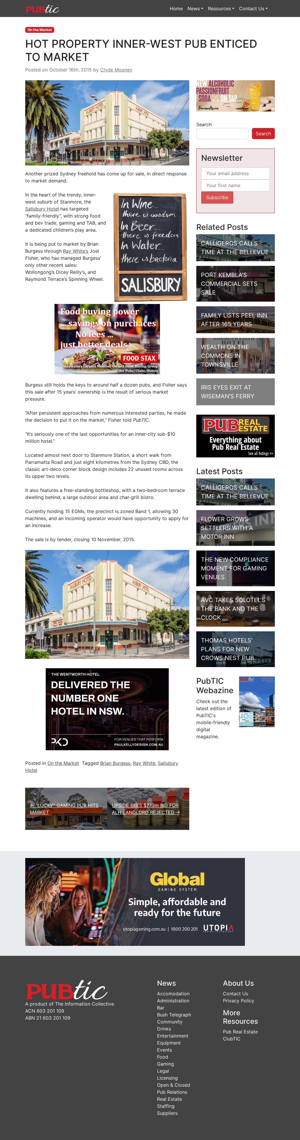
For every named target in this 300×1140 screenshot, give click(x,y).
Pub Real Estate (240, 1032)
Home (176, 8)
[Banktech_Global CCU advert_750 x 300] (135, 902)
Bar (160, 1008)
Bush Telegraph (174, 1015)
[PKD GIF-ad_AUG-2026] (107, 709)
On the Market (40, 30)
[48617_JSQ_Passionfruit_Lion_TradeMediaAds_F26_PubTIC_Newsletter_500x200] (235, 95)
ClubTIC (232, 1039)
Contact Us (251, 8)
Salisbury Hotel (42, 209)
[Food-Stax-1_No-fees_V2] (107, 338)
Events (164, 1050)
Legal (163, 1071)
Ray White (144, 763)
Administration (173, 1001)
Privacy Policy (238, 1001)
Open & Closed (173, 1085)
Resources (219, 8)
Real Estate (169, 1099)
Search (204, 124)
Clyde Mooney (116, 70)
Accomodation (173, 994)
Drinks (164, 1029)
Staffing (166, 1106)
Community (170, 1022)
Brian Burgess (115, 763)
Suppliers (167, 1113)
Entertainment (172, 1036)
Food (162, 1057)
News (194, 8)
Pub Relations (172, 1092)
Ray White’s (75, 251)
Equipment (169, 1043)
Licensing (167, 1078)
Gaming (165, 1064)
